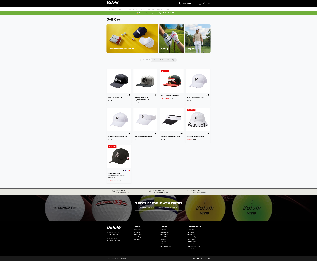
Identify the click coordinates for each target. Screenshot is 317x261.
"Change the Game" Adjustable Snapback (141, 99)
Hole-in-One (137, 239)
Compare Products (165, 246)
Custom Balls (164, 234)
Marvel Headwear (114, 173)
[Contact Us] (204, 3)
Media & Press (137, 234)
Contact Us (190, 230)
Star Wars (151, 9)
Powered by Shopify (121, 258)
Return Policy (191, 239)
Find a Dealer (191, 249)
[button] (196, 3)
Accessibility (191, 244)
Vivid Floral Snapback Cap (170, 95)
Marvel (143, 9)
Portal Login (136, 232)
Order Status (191, 234)
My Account (190, 232)
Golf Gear (163, 239)
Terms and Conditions (193, 246)
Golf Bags (171, 60)
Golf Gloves (158, 60)
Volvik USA (113, 258)
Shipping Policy (191, 237)
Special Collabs (164, 232)
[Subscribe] (180, 212)
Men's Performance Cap (195, 98)
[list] (158, 192)
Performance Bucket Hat (195, 136)
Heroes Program (138, 237)
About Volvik (137, 230)
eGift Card (163, 241)
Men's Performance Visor (143, 136)
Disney (135, 9)
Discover (159, 9)
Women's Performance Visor (170, 136)
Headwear (146, 60)
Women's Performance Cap (117, 136)
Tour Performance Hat (115, 98)
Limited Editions (164, 237)
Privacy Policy (191, 241)
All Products (163, 244)
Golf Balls (119, 9)
